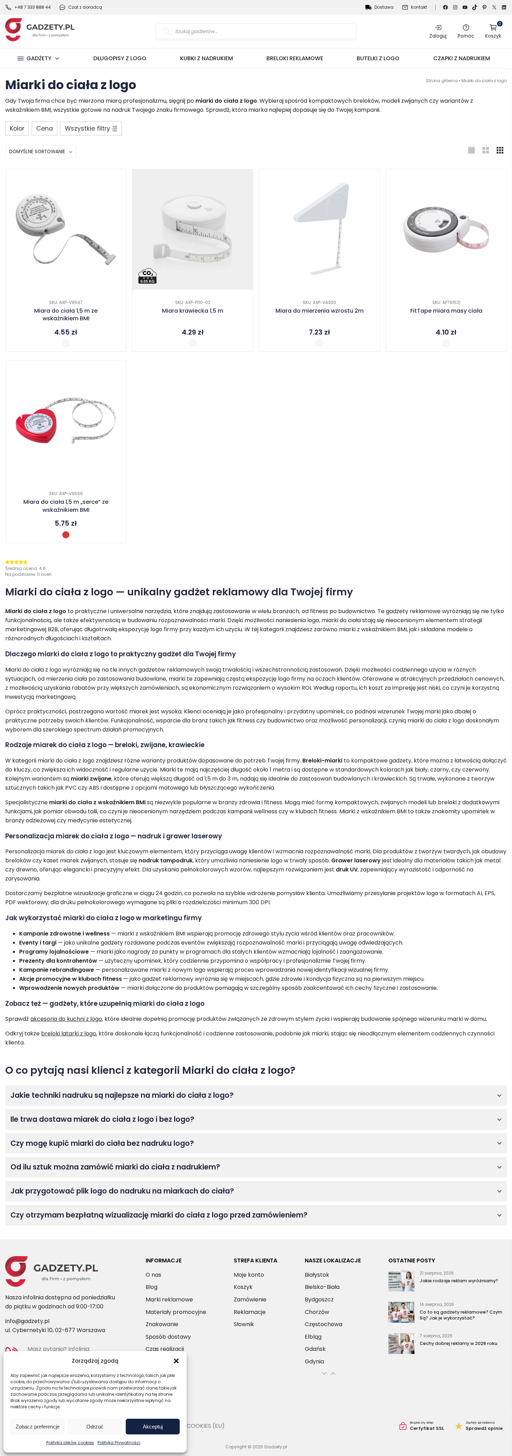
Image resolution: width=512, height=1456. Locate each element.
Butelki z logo (378, 58)
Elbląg (313, 1337)
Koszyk (493, 31)
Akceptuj (153, 1427)
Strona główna (442, 81)
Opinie (479, 1426)
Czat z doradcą (85, 7)
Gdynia (314, 1361)
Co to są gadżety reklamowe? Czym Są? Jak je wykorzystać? (461, 1315)
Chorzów (317, 1312)
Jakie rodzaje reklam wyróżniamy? (459, 1281)
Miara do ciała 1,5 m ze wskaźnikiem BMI (66, 314)
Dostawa (384, 7)
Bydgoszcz (319, 1299)
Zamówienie (250, 1299)
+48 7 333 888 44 (32, 7)
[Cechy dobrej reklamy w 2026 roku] (401, 1345)
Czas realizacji (165, 1349)
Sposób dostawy (168, 1337)
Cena (44, 128)
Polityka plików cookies (70, 1443)
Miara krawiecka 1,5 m (192, 311)
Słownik (244, 1324)
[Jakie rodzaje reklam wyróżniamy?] (401, 1282)
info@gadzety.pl (27, 1321)
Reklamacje (250, 1312)
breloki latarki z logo (68, 1034)
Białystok (317, 1275)
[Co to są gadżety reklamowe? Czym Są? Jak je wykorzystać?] (401, 1313)
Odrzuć (94, 1427)
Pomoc (466, 36)
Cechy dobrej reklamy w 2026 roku (458, 1343)
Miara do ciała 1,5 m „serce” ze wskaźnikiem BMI (65, 506)
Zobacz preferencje (38, 1427)
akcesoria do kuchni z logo (66, 1019)
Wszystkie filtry (87, 128)
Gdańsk (315, 1349)
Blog (151, 1287)
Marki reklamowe (169, 1299)
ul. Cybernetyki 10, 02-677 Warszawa (55, 1330)
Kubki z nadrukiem (206, 58)
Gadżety (39, 58)
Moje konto (249, 1275)
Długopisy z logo (119, 58)
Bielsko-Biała (322, 1287)
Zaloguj (438, 36)
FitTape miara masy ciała (446, 311)
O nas (153, 1275)
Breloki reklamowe (294, 58)
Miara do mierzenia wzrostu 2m (320, 311)
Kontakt (419, 7)
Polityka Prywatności (119, 1443)
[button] (176, 1360)
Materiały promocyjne (176, 1312)
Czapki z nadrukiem (461, 58)
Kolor (17, 128)
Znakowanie (162, 1324)
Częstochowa (323, 1324)
